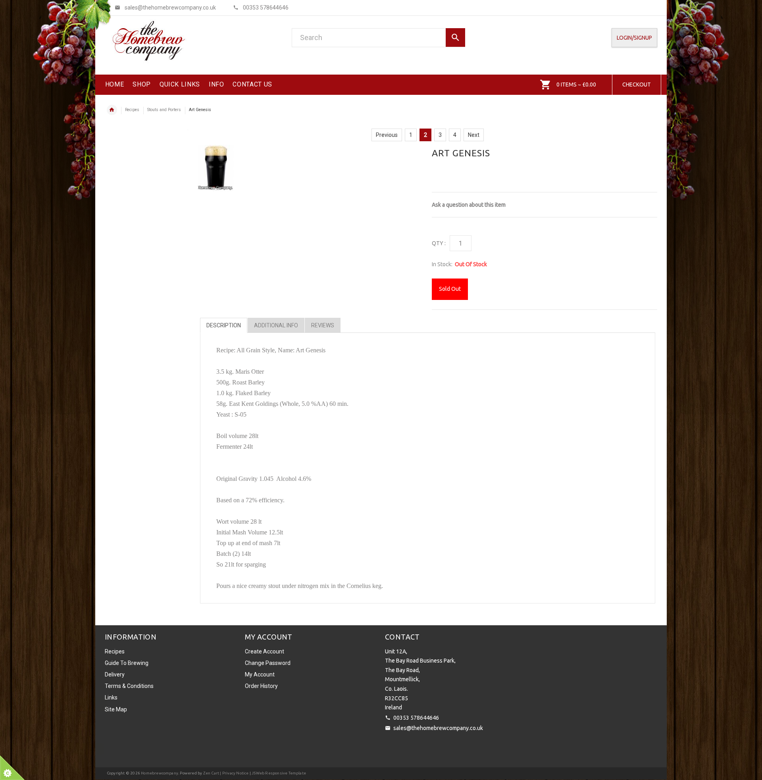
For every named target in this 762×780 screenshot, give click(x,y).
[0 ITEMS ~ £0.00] (545, 84)
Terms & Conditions (129, 686)
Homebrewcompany (159, 773)
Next (473, 135)
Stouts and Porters (164, 109)
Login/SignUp (634, 38)
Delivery (115, 674)
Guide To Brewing (126, 663)
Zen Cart (211, 773)
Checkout (636, 84)
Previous (387, 135)
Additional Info (276, 325)
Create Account (264, 651)
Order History (261, 686)
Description (223, 325)
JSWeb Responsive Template (279, 773)
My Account (260, 674)
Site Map (116, 709)
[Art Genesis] (216, 168)
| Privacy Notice (233, 773)
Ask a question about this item (469, 205)
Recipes (132, 109)
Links (111, 697)
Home (112, 110)
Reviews (322, 325)
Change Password (268, 663)
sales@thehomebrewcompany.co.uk (438, 728)
